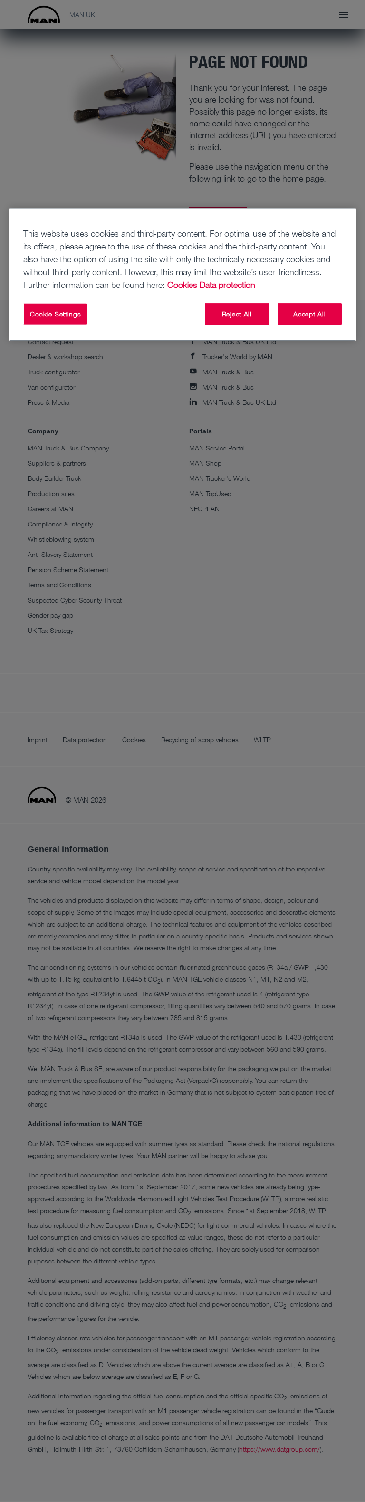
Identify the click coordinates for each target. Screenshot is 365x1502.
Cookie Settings (55, 314)
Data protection (227, 284)
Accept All (309, 314)
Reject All (237, 314)
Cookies (182, 284)
